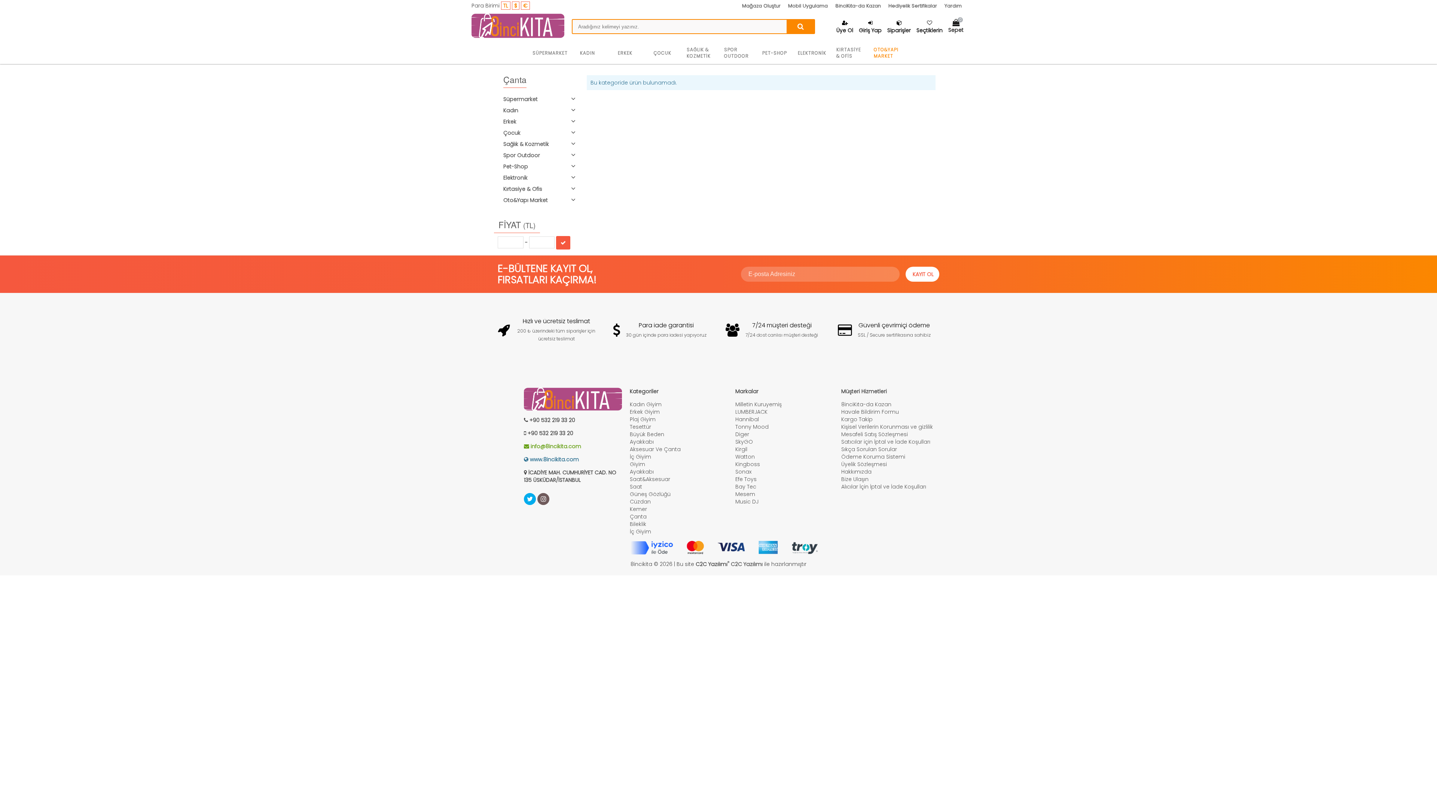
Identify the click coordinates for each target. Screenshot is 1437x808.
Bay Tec (745, 486)
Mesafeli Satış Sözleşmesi (874, 434)
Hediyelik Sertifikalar (912, 5)
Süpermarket (550, 53)
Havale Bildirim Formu (870, 412)
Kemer (638, 509)
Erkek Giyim (645, 412)
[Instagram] (543, 499)
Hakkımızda (856, 471)
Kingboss (747, 464)
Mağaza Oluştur (761, 5)
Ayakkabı (642, 442)
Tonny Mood (752, 427)
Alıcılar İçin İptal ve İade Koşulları (883, 486)
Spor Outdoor (736, 52)
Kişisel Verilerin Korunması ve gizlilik (887, 427)
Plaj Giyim (643, 419)
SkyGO (744, 442)
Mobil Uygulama (808, 5)
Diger (742, 434)
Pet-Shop (774, 53)
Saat (636, 486)
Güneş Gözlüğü (650, 494)
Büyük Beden (647, 434)
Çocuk (662, 53)
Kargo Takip (857, 419)
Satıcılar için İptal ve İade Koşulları (885, 442)
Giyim (637, 464)
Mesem (745, 494)
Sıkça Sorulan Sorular (869, 449)
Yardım (953, 5)
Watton (745, 456)
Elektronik (812, 53)
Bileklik (638, 524)
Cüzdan (640, 501)
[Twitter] (530, 499)
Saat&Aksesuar (650, 479)
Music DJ (747, 501)
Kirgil (741, 449)
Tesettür (640, 427)
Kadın (587, 53)
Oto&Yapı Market (886, 52)
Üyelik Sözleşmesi (864, 464)
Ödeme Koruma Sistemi (873, 456)
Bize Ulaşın (855, 479)
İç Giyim (640, 456)
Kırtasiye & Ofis (848, 52)
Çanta (638, 516)
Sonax (743, 471)
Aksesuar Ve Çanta (655, 449)
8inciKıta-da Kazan (858, 5)
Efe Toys (746, 479)
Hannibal (747, 419)
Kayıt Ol (923, 274)
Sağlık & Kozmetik (699, 52)
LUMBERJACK (751, 412)
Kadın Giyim (646, 404)
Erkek (625, 53)
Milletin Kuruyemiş (758, 404)
